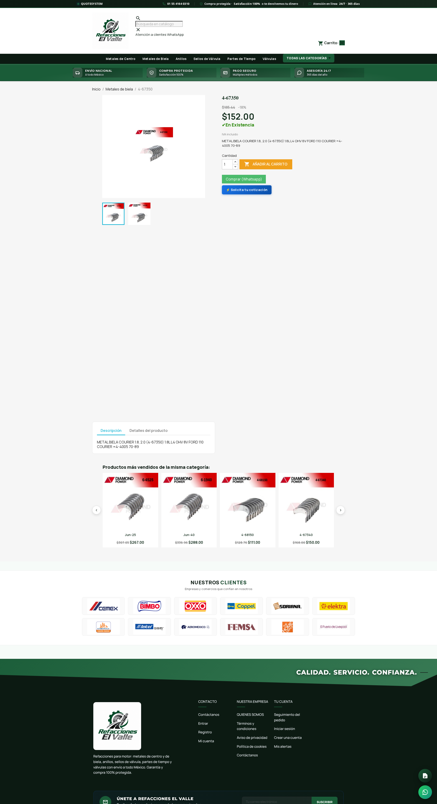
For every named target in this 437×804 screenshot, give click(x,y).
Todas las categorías (307, 58)
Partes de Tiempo (241, 59)
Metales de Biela (155, 59)
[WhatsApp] (425, 792)
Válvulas (269, 59)
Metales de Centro (121, 59)
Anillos (181, 59)
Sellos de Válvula (207, 59)
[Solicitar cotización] (425, 776)
